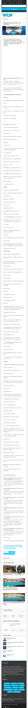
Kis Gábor (10, 691)
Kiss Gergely (21, 683)
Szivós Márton (7, 685)
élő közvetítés (11, 551)
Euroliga (16, 689)
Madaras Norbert (14, 685)
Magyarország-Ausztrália (9, 553)
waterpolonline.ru (10, 698)
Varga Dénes (7, 683)
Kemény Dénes (8, 687)
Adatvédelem (9, 1)
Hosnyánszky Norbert (8, 689)
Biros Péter (15, 687)
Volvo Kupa (21, 687)
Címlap (3, 1)
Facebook (16, 3)
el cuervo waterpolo (17, 698)
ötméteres (22, 685)
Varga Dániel (14, 683)
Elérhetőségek (12, 3)
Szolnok (6, 700)
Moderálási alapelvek (18, 1)
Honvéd (12, 700)
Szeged (3, 700)
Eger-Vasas (21, 689)
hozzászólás (6, 36)
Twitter (18, 3)
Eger (22, 698)
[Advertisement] (14, 61)
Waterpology (4, 698)
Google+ (21, 3)
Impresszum (4, 3)
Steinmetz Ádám (17, 691)
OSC (9, 700)
